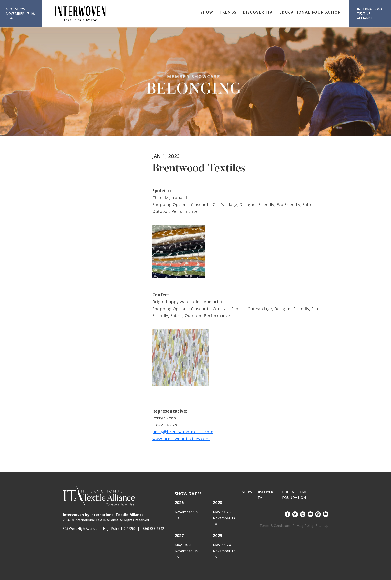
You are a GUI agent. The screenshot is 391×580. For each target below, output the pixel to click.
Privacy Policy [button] (303, 525)
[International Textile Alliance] (80, 13)
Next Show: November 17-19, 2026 (20, 13)
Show (206, 12)
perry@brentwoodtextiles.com (182, 431)
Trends (228, 12)
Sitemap (322, 525)
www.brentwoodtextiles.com (181, 438)
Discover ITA (258, 12)
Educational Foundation (310, 12)
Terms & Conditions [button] (275, 525)
